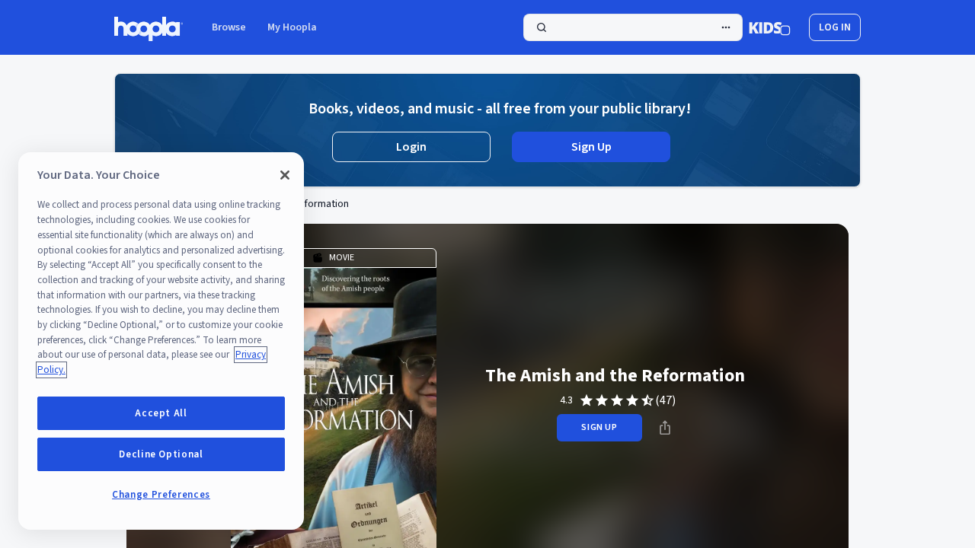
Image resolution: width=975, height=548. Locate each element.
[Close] (285, 175)
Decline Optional (161, 454)
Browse (229, 27)
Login (411, 147)
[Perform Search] (633, 27)
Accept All (161, 413)
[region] (161, 341)
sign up (599, 427)
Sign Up (591, 147)
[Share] (665, 427)
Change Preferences (161, 495)
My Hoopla (292, 27)
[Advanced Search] (726, 27)
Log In (835, 27)
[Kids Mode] (770, 27)
